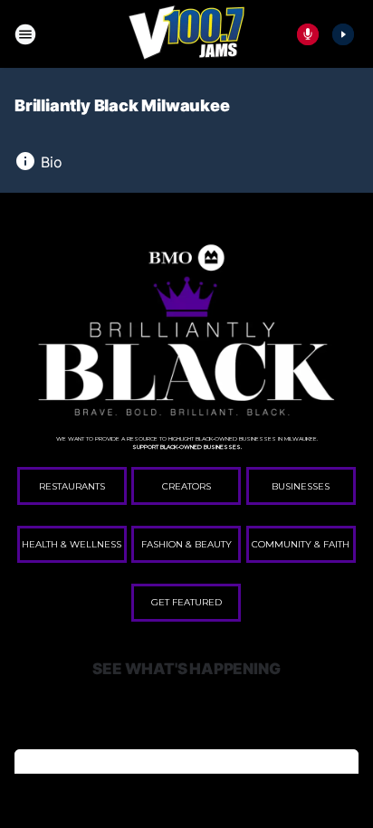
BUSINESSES (301, 486)
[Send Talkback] (308, 34)
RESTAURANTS (72, 486)
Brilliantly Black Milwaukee (122, 105)
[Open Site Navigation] (25, 34)
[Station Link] (186, 34)
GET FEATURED (186, 602)
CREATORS (186, 486)
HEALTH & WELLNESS (71, 544)
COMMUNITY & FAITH (300, 544)
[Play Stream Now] (343, 34)
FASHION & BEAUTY (186, 544)
